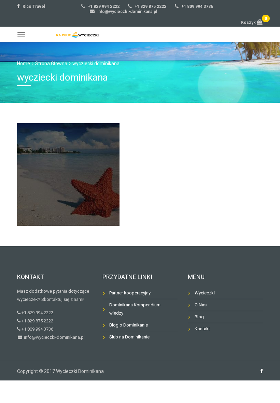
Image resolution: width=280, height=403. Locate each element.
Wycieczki (205, 292)
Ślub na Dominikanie (129, 336)
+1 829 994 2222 (104, 6)
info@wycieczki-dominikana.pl (127, 11)
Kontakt (202, 328)
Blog (199, 316)
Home (23, 63)
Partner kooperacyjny (130, 292)
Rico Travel (34, 6)
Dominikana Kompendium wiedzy (134, 309)
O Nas (201, 304)
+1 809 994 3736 (197, 6)
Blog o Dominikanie (128, 325)
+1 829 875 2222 (150, 6)
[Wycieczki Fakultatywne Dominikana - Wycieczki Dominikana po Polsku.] (76, 34)
